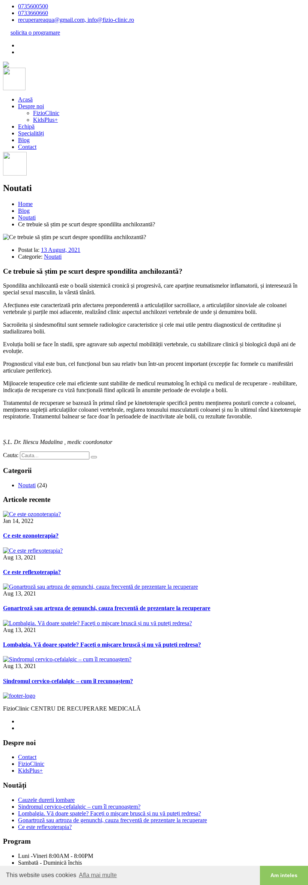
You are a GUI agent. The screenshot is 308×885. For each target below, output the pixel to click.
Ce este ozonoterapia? (31, 535)
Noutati (27, 217)
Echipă (26, 126)
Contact (27, 147)
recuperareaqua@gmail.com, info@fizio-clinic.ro (76, 20)
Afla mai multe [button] (98, 875)
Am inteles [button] (283, 875)
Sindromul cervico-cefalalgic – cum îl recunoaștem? (68, 681)
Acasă (25, 99)
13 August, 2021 (60, 250)
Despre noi (31, 106)
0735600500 (33, 6)
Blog (24, 140)
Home (25, 204)
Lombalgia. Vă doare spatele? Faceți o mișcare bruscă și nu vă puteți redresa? (102, 644)
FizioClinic (46, 113)
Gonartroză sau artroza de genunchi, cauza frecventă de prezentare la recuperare (106, 608)
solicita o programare (35, 32)
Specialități (31, 133)
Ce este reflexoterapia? (32, 572)
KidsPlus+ (45, 120)
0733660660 (33, 13)
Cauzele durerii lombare (46, 800)
